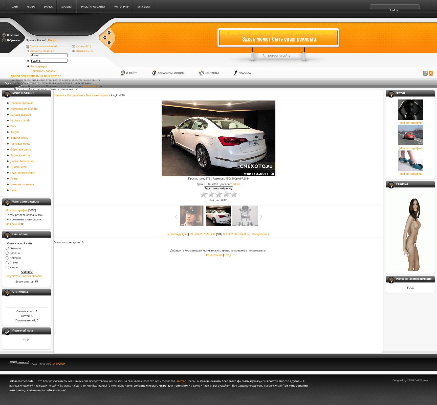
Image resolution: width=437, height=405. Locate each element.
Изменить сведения (42, 50)
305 (246, 234)
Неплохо (15, 257)
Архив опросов (32, 275)
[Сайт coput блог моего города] (62, 33)
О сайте (132, 73)
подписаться (90, 86)
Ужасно (14, 267)
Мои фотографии (17, 210)
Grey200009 (57, 363)
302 (230, 234)
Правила (245, 73)
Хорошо (15, 253)
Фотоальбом (75, 95)
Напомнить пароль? (43, 70)
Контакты (212, 73)
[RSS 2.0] (431, 73)
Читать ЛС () (83, 46)
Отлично (15, 248)
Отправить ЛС (84, 50)
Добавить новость (171, 73)
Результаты (13, 275)
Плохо (14, 262)
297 (202, 234)
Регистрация (39, 66)
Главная (59, 95)
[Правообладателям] (425, 73)
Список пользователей (43, 46)
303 (236, 234)
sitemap (181, 381)
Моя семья (13, 223)
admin (236, 184)
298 (208, 234)
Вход (228, 255)
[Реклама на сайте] (278, 56)
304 (241, 234)
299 (213, 234)
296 (197, 234)
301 (225, 234)
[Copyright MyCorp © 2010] (413, 362)
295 (192, 234)
